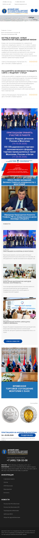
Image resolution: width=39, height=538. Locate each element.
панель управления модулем (15, 78)
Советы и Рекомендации (9, 61)
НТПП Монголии (8, 486)
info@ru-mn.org (7, 2)
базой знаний (27, 87)
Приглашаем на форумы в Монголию (18, 251)
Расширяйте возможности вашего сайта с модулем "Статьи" (19, 72)
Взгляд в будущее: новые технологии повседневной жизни (19, 39)
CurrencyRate (34, 403)
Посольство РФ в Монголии (11, 504)
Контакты (6, 492)
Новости (6, 224)
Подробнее (27, 435)
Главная (3, 30)
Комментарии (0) (16, 63)
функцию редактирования (17, 81)
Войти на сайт (7, 4)
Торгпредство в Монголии (11, 510)
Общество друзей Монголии (11, 517)
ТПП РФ (5, 482)
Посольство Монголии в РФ (11, 507)
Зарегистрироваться (21, 4)
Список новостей (13, 341)
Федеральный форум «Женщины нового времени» (16, 322)
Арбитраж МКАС (8, 514)
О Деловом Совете (9, 479)
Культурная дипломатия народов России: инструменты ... (17, 282)
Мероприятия (7, 489)
